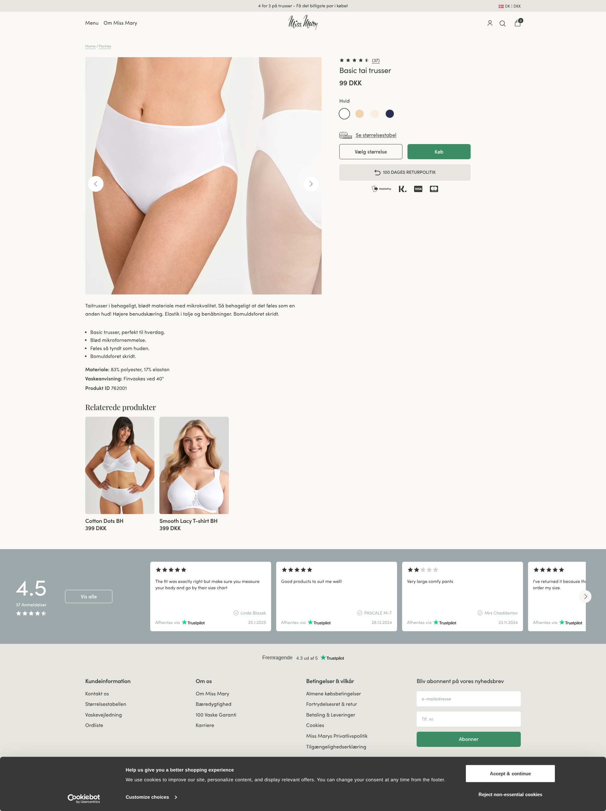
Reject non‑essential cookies (510, 794)
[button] (344, 114)
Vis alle (89, 596)
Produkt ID (97, 388)
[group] (119, 465)
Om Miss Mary (120, 23)
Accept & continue (510, 773)
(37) (376, 60)
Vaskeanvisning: (103, 379)
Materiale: (97, 369)
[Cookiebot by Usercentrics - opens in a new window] (83, 798)
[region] (368, 596)
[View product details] (119, 523)
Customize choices (147, 797)
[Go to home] (303, 22)
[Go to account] (490, 23)
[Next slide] (585, 596)
